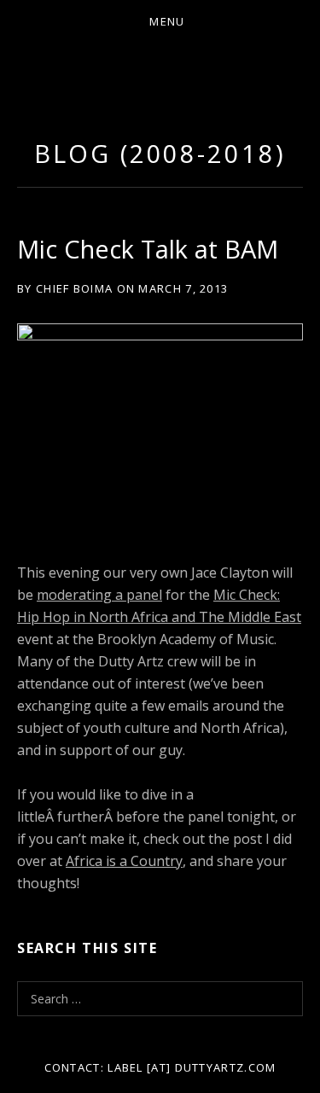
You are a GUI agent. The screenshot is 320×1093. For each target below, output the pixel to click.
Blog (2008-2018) (159, 153)
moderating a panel (99, 594)
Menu (166, 21)
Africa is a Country (124, 861)
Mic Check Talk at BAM (147, 248)
